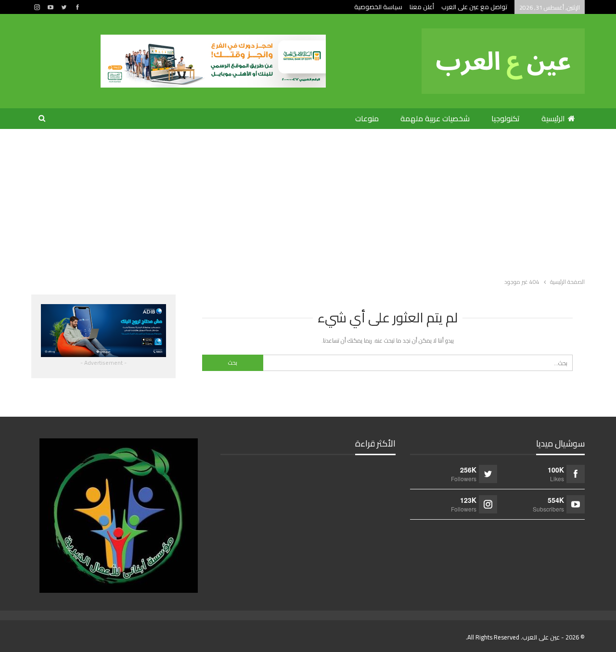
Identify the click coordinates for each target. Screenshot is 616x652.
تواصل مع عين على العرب (474, 7)
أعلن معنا (422, 7)
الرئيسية (553, 118)
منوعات (367, 118)
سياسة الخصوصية (378, 7)
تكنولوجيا (505, 118)
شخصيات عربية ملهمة (435, 118)
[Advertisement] (308, 201)
